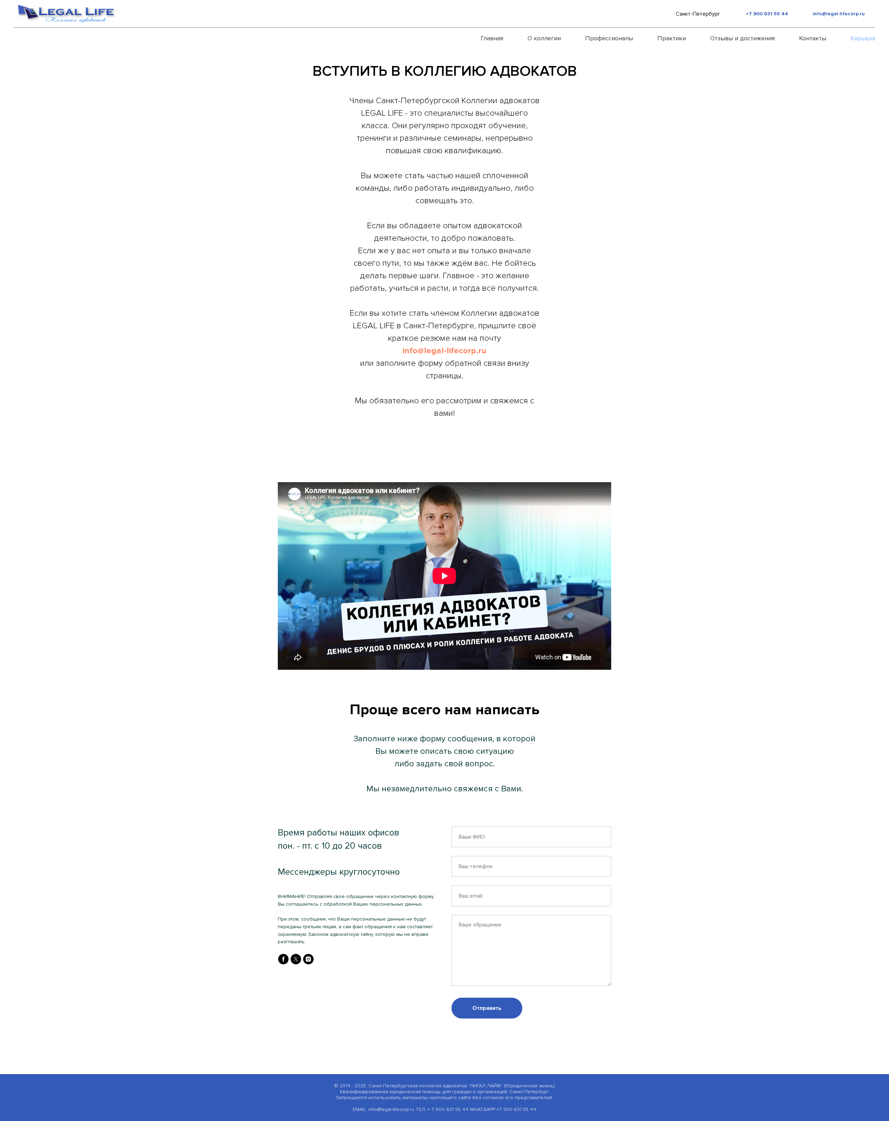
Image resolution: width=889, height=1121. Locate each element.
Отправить (486, 1008)
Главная (492, 38)
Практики (671, 38)
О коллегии (544, 38)
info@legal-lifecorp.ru (839, 14)
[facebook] (283, 959)
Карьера (862, 38)
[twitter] (296, 959)
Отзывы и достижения (742, 38)
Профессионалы (609, 38)
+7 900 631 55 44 (767, 14)
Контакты (812, 38)
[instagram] (308, 959)
